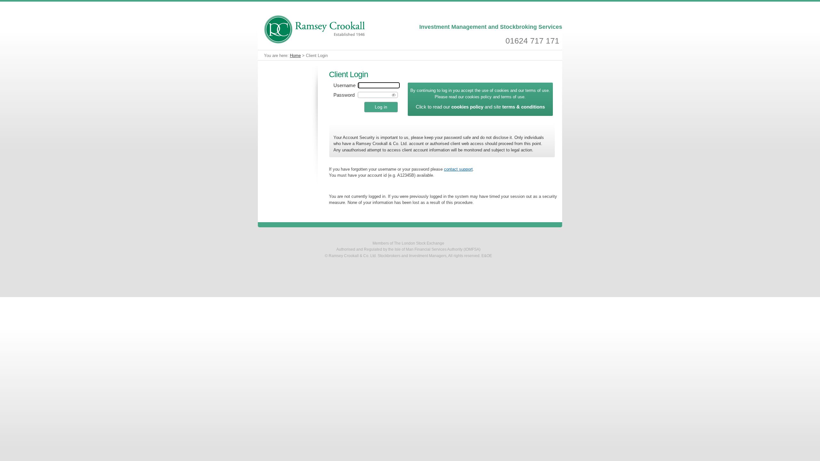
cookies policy (467, 106)
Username (344, 85)
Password (344, 95)
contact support (458, 169)
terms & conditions (523, 106)
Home (295, 55)
